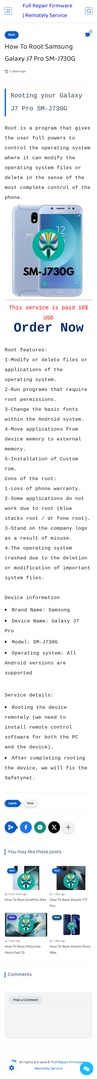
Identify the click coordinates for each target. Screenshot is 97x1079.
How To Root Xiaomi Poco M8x (70, 950)
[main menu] (8, 11)
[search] (88, 11)
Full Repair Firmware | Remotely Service (47, 11)
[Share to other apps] (68, 827)
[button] (26, 827)
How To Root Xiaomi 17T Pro (68, 903)
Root (11, 35)
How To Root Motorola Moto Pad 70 (22, 950)
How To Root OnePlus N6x (25, 900)
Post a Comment (25, 1000)
